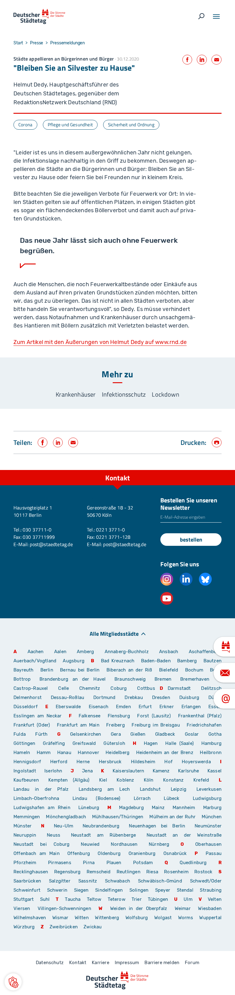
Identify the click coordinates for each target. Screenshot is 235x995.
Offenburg (78, 853)
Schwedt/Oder (206, 881)
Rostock (203, 872)
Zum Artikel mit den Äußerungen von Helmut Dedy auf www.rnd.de (100, 342)
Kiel (103, 780)
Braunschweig (130, 679)
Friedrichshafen (204, 725)
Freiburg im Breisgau (156, 725)
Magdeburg (131, 807)
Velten (215, 899)
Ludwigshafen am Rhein (41, 807)
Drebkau (136, 697)
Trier (137, 899)
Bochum (194, 670)
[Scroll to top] (217, 470)
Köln (149, 780)
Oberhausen (208, 844)
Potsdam (143, 862)
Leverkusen (209, 789)
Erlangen (191, 706)
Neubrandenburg (101, 826)
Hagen (151, 743)
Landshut (150, 789)
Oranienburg (142, 853)
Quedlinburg (193, 862)
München (212, 816)
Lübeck (176, 798)
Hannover (88, 752)
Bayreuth (23, 670)
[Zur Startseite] (39, 16)
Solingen (138, 890)
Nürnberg (159, 844)
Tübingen (158, 899)
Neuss (53, 835)
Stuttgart (23, 899)
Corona (25, 124)
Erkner (166, 706)
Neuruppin (24, 835)
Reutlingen (128, 872)
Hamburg (211, 743)
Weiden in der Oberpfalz (140, 908)
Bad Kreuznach (118, 661)
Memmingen (26, 816)
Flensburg (119, 716)
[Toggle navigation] (216, 16)
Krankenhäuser (75, 394)
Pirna (89, 862)
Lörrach (142, 798)
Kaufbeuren (26, 780)
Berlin (46, 670)
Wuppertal (210, 917)
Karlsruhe (188, 771)
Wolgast (163, 917)
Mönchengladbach (66, 816)
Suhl (45, 899)
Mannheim (184, 807)
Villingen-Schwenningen (64, 908)
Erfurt (145, 706)
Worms (185, 917)
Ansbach (168, 651)
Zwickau (93, 927)
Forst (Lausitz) (154, 716)
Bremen (163, 679)
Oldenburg (109, 853)
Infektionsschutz (124, 394)
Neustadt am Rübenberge (103, 835)
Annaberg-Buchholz (127, 651)
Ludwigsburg (207, 798)
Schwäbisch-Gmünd (160, 881)
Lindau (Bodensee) (96, 798)
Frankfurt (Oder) (31, 725)
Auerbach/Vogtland (34, 661)
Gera (116, 734)
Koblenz (125, 780)
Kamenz (161, 771)
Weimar (183, 908)
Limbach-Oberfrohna (36, 798)
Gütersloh (114, 743)
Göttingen (25, 743)
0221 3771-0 (110, 529)
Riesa (152, 872)
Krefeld (201, 780)
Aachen (36, 651)
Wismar (60, 917)
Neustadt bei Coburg (41, 844)
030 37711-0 (37, 529)
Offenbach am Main (36, 853)
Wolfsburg (136, 917)
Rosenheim (176, 872)
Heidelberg (117, 752)
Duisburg (189, 697)
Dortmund (104, 697)
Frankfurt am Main (78, 725)
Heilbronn (211, 752)
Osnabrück (175, 853)
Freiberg (115, 725)
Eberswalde (68, 706)
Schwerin (57, 890)
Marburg (212, 807)
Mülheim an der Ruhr (172, 816)
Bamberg (187, 661)
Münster (22, 826)
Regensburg (67, 872)
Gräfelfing (55, 743)
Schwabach (119, 881)
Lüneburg (88, 807)
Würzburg (24, 927)
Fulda (19, 734)
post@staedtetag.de (51, 544)
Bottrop (22, 679)
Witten (82, 917)
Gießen (137, 734)
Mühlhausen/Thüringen (118, 816)
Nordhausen (124, 844)
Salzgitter (59, 881)
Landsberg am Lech (104, 789)
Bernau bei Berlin (81, 670)
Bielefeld (168, 670)
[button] (13, 981)
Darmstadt (179, 688)
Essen (215, 706)
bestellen (191, 539)
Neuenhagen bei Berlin (157, 826)
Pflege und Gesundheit (70, 124)
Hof (168, 761)
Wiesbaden (210, 908)
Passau (214, 853)
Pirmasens (59, 862)
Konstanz (173, 780)
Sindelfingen (109, 890)
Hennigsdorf (27, 761)
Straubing (211, 890)
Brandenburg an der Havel (72, 679)
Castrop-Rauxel (30, 688)
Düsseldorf (25, 706)
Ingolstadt (24, 771)
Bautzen (212, 661)
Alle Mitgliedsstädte (114, 633)
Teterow (116, 899)
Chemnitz (89, 688)
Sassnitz (87, 881)
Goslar (192, 734)
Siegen (81, 890)
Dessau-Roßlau (67, 697)
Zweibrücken (64, 927)
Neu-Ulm (63, 826)
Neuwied (90, 844)
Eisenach (98, 706)
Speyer (162, 890)
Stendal (185, 890)
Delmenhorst (27, 697)
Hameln (21, 752)
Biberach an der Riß (129, 670)
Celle (63, 688)
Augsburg (73, 661)
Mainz (158, 807)
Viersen (21, 908)
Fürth (41, 734)
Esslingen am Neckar (37, 716)
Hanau (64, 752)
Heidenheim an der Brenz (164, 752)
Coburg (118, 688)
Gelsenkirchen (85, 734)
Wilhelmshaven (29, 917)
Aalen (60, 651)
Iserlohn (53, 771)
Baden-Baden (156, 661)
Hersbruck (110, 761)
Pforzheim (24, 862)
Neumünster (208, 826)
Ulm (188, 899)
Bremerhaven (194, 679)
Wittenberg (107, 917)
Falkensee (90, 716)
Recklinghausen (30, 872)
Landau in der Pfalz (41, 789)
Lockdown (165, 394)
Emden (123, 706)
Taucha (72, 899)
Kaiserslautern (128, 771)
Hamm (44, 752)
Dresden (161, 697)
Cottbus (146, 688)
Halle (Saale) (179, 743)
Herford (58, 761)
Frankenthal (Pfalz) (200, 716)
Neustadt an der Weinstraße (184, 835)
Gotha (215, 734)
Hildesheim (143, 761)
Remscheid (99, 872)
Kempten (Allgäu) (68, 780)
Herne (83, 761)
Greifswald (84, 743)
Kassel (214, 771)
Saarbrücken (27, 881)
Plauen (113, 862)
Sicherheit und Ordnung (131, 124)
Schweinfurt (26, 890)
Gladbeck (165, 734)
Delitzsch (211, 688)
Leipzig (178, 789)
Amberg (85, 651)
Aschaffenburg (205, 651)
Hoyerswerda (196, 761)
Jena (87, 771)
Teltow (94, 899)
